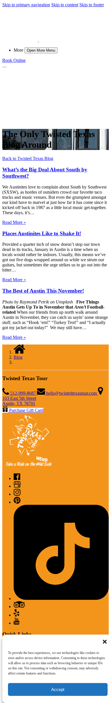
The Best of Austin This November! (43, 291)
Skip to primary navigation (26, 4)
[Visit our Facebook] (17, 478)
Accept (57, 689)
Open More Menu (41, 50)
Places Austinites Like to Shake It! (41, 233)
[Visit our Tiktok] (61, 598)
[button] (105, 642)
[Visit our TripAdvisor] (19, 606)
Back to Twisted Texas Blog (27, 158)
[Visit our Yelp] (16, 615)
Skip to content (64, 4)
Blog (18, 357)
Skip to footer (91, 4)
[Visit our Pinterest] (17, 502)
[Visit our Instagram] (17, 494)
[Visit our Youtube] (16, 623)
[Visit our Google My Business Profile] (17, 486)
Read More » (14, 222)
